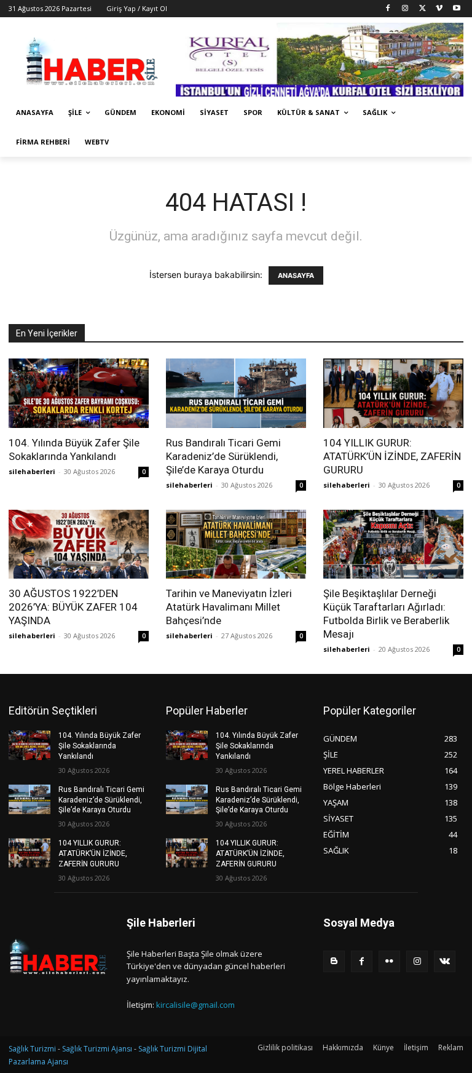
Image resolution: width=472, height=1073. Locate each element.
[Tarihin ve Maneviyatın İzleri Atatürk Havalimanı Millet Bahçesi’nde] (236, 544)
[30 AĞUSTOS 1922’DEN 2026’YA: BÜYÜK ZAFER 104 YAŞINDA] (79, 544)
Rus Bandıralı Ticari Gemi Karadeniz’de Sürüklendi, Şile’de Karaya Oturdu (223, 456)
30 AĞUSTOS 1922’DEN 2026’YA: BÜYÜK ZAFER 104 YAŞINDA (73, 607)
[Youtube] (456, 9)
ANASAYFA (296, 275)
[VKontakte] (444, 961)
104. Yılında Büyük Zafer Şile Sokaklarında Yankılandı (99, 746)
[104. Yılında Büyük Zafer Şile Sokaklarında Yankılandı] (79, 393)
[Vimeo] (439, 9)
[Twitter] (422, 9)
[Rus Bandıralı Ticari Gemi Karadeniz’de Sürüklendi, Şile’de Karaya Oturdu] (236, 393)
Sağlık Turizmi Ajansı (97, 1048)
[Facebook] (388, 9)
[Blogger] (334, 961)
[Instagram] (405, 9)
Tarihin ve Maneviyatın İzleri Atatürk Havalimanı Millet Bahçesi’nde (229, 607)
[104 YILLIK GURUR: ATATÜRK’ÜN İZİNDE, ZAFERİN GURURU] (393, 393)
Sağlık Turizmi (32, 1048)
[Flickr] (389, 961)
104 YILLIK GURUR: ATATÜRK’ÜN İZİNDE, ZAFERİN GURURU (392, 456)
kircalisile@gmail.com (195, 1004)
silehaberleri (32, 471)
